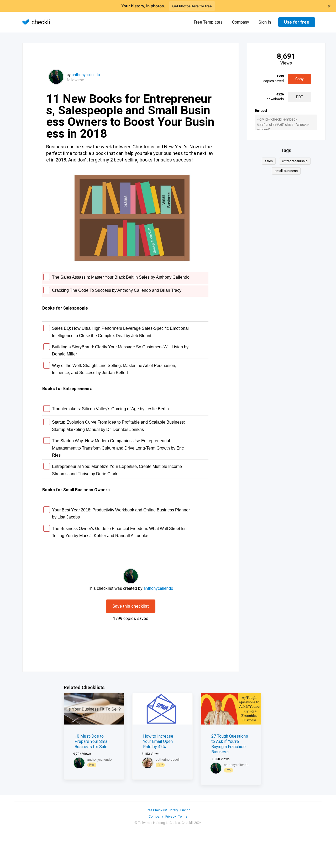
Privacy (170, 816)
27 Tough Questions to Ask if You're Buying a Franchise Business (229, 744)
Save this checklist (130, 606)
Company (240, 22)
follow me (75, 80)
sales (269, 161)
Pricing (185, 810)
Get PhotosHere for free (192, 6)
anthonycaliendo (86, 74)
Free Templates (208, 22)
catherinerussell (168, 759)
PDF (299, 97)
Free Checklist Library (162, 810)
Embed (261, 111)
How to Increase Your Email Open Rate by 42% (158, 741)
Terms (182, 816)
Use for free (296, 22)
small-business (286, 171)
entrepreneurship (295, 161)
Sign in (265, 22)
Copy (299, 79)
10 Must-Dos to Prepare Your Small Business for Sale (92, 741)
